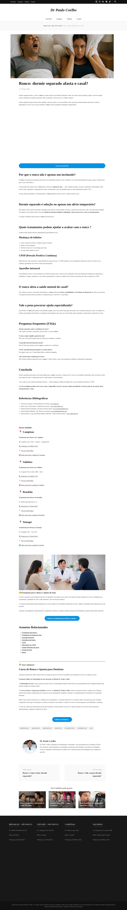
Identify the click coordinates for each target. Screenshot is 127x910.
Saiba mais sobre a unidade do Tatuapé (32, 545)
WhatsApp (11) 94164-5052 (29, 506)
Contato (33, 2)
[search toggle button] (115, 1)
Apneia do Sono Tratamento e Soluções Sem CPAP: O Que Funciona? (60, 803)
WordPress (66, 906)
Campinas (20, 2)
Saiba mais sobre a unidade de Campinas (33, 455)
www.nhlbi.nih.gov (72, 413)
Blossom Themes (49, 906)
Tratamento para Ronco (29, 632)
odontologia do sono (82, 728)
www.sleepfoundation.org (60, 409)
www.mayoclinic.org (56, 406)
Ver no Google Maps (27, 451)
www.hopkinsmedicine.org (59, 411)
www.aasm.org (54, 404)
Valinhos (27, 2)
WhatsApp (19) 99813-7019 (29, 446)
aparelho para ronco (47, 728)
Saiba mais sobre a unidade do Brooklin (32, 515)
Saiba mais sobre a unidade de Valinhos (32, 485)
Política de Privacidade (76, 906)
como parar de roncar (69, 728)
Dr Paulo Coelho (63, 10)
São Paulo (13, 2)
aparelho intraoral (36, 728)
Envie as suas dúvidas (62, 165)
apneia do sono (58, 728)
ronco (91, 728)
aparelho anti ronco (24, 728)
